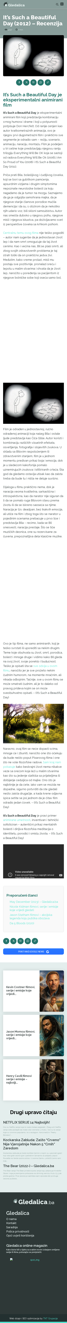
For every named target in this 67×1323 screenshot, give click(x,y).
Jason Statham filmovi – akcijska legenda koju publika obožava (31, 916)
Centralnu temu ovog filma (20, 232)
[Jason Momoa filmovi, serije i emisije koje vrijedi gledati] (52, 1035)
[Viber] (33, 82)
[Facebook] (19, 82)
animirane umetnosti (16, 820)
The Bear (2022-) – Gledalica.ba (28, 1166)
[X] (26, 82)
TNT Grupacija (50, 1318)
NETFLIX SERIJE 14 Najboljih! (26, 1122)
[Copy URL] (48, 82)
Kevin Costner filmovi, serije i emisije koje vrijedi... (20, 990)
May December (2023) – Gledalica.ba (34, 901)
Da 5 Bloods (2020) (22, 923)
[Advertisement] (33, 330)
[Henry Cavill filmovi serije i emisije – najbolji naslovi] (52, 1080)
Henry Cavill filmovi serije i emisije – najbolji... (19, 1079)
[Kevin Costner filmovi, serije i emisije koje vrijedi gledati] (52, 991)
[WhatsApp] (41, 82)
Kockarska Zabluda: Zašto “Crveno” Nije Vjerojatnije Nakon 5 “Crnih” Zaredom (31, 1144)
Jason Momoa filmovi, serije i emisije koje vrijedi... (20, 1035)
